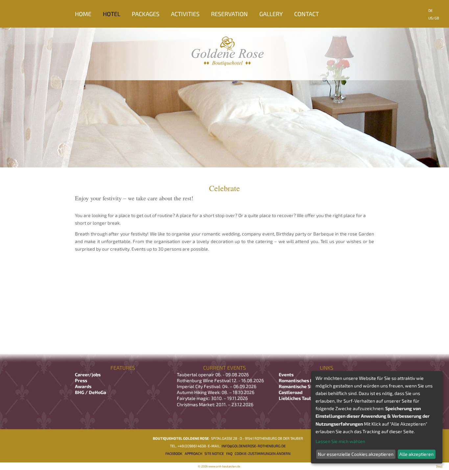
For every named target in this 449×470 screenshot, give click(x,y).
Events (286, 374)
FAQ (229, 453)
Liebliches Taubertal (301, 398)
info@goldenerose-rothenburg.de (254, 446)
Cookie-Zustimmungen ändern (263, 453)
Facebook (173, 453)
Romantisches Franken (303, 380)
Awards (83, 386)
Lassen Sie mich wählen (340, 441)
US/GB (433, 18)
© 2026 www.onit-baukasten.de (219, 466)
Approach (193, 453)
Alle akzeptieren (416, 454)
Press (81, 380)
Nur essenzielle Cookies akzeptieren (355, 454)
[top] (439, 466)
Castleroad (290, 392)
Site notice (214, 453)
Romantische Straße (301, 386)
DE (430, 10)
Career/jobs (88, 374)
